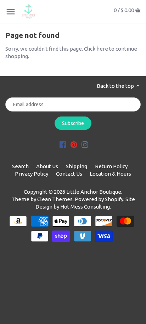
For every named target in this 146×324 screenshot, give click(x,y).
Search (20, 166)
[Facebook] (63, 144)
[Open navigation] (10, 11)
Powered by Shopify (99, 199)
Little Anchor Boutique (93, 192)
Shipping (76, 166)
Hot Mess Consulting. (85, 207)
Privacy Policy (31, 174)
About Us (47, 166)
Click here (96, 49)
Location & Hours (110, 174)
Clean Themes (55, 199)
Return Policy (111, 166)
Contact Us (69, 174)
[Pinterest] (74, 144)
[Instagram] (85, 144)
